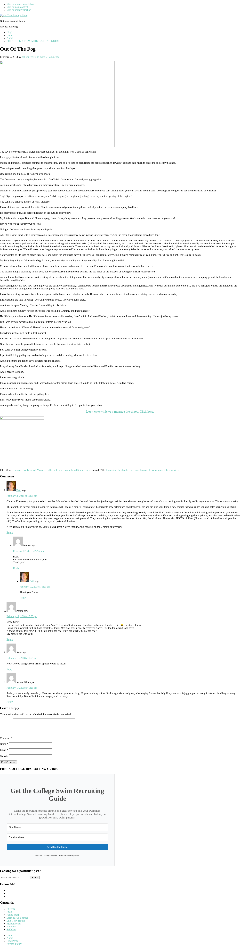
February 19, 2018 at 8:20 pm (35, 586)
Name (4, 744)
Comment (6, 738)
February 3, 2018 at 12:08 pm (22, 495)
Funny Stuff (13, 914)
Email (4, 750)
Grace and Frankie (138, 470)
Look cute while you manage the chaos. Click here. (120, 411)
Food (9, 911)
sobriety (175, 470)
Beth (18, 490)
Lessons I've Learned (25, 470)
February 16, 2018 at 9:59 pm (22, 658)
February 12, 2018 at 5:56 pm (28, 551)
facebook (122, 470)
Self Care (58, 470)
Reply (10, 532)
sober (166, 470)
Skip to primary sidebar (19, 9)
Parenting (11, 926)
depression (111, 470)
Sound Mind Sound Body (77, 470)
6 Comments (52, 57)
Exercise (11, 908)
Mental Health (44, 470)
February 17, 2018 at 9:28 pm (22, 687)
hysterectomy (156, 470)
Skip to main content (17, 7)
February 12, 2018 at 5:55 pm (22, 616)
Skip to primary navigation (20, 4)
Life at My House (16, 920)
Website (4, 756)
